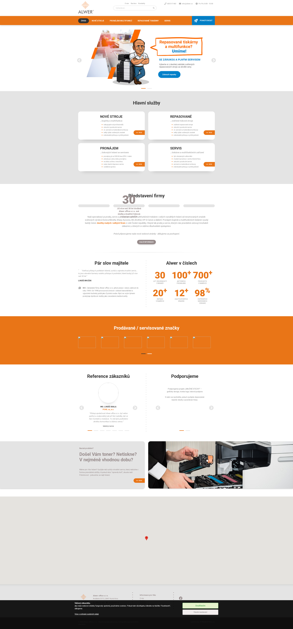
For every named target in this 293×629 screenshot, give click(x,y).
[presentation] (79, 60)
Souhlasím (200, 605)
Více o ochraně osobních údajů (87, 614)
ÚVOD (83, 21)
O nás (127, 3)
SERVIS (167, 21)
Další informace (146, 242)
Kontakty (141, 3)
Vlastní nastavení (200, 612)
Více (140, 480)
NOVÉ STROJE (98, 21)
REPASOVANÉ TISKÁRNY (148, 21)
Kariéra (133, 3)
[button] (143, 88)
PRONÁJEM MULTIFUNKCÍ (121, 21)
